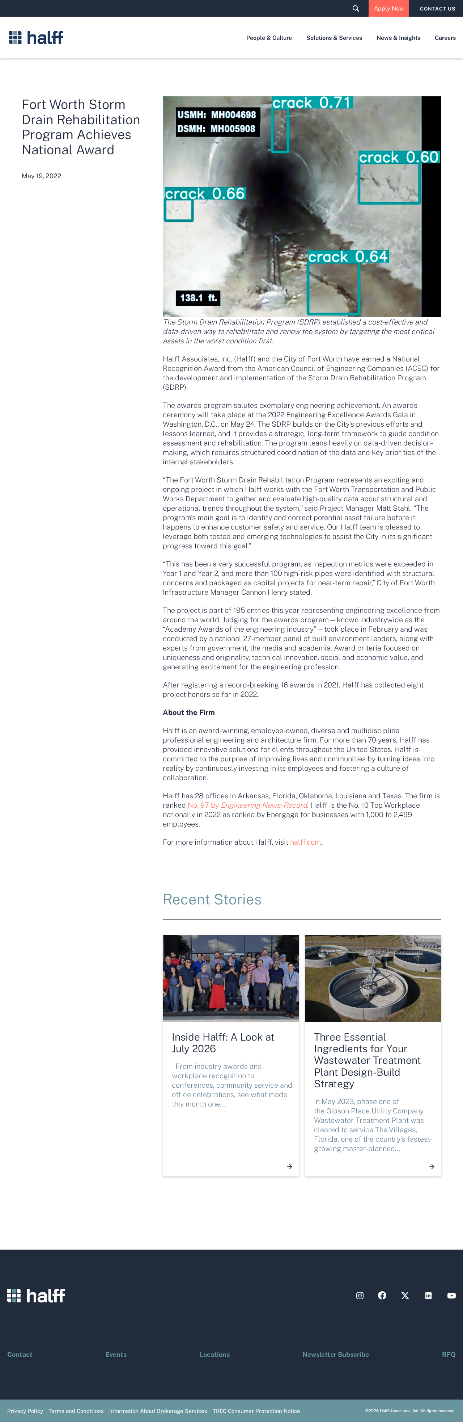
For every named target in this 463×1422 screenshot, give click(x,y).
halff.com (305, 841)
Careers (445, 37)
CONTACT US (438, 8)
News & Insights (398, 37)
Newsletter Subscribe (335, 1354)
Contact (20, 1354)
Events (116, 1354)
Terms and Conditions (76, 1410)
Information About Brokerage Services (158, 1410)
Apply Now (389, 8)
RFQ (449, 1354)
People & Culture (269, 37)
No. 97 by (247, 805)
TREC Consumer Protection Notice (256, 1410)
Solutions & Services (334, 37)
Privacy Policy (25, 1410)
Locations (215, 1354)
